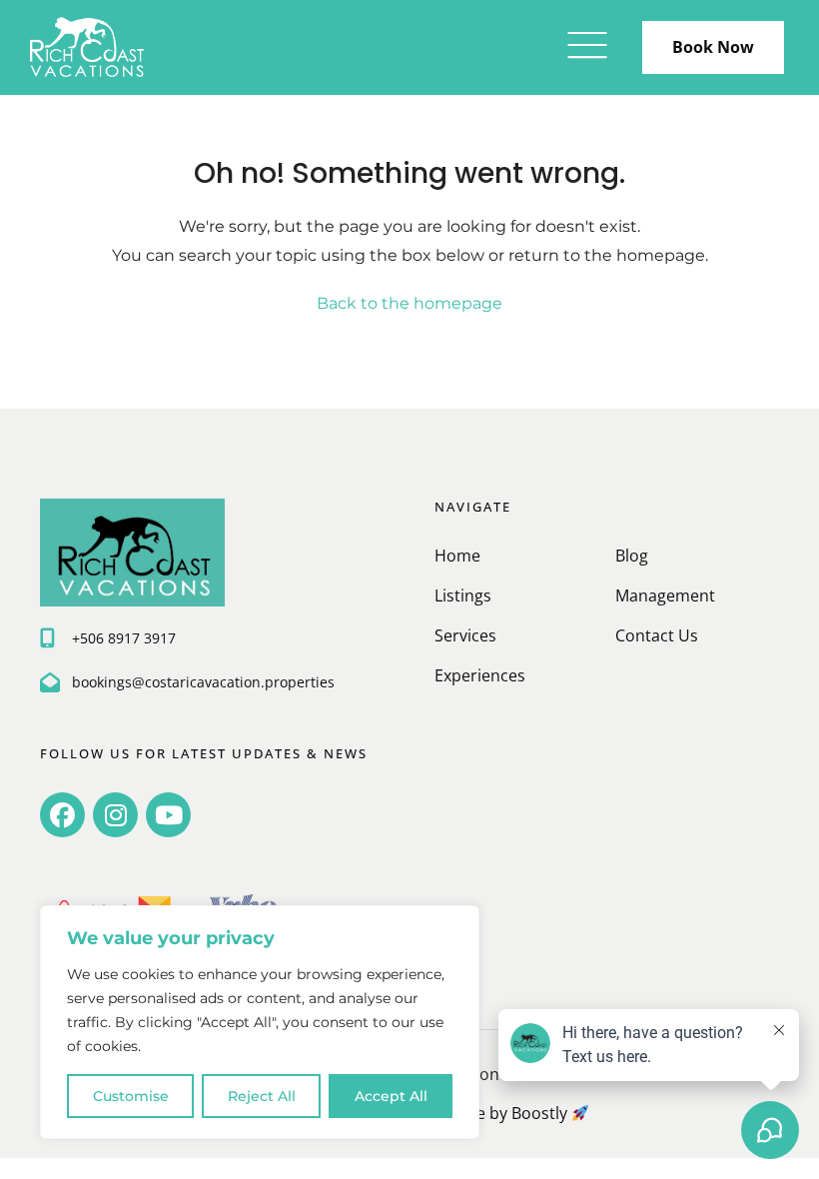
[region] (259, 1022)
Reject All (262, 1096)
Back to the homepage (409, 303)
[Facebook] (62, 814)
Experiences (479, 675)
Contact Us (656, 635)
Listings (462, 595)
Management (665, 595)
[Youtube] (168, 814)
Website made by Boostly (474, 1113)
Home (457, 556)
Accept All (391, 1096)
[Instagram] (115, 814)
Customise (131, 1096)
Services (465, 635)
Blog (631, 556)
